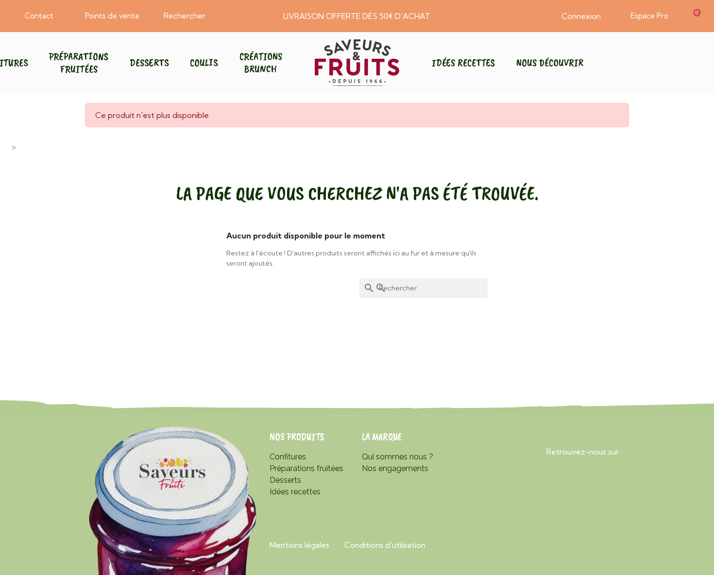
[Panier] (694, 16)
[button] (35, 16)
